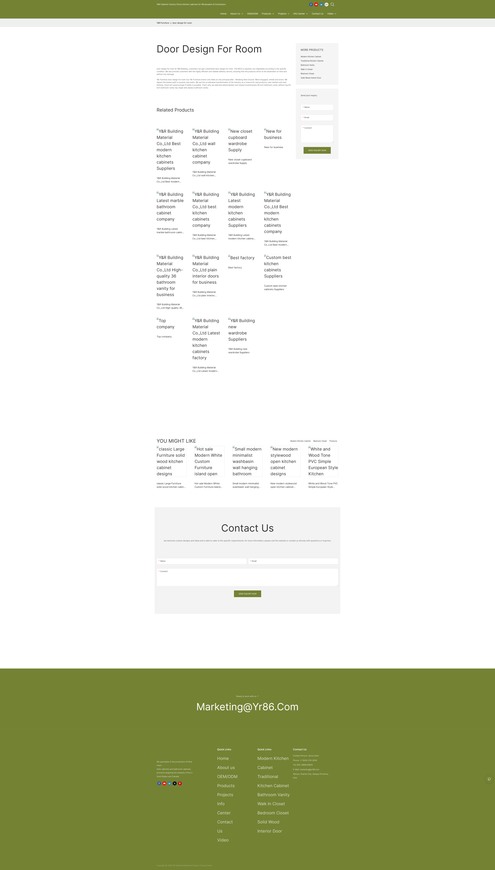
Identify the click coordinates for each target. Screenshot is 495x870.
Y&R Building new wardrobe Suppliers (238, 351)
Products (333, 441)
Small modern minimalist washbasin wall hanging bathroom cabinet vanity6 (247, 485)
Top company (164, 336)
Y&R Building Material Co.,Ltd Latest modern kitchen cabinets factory (205, 369)
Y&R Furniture (163, 23)
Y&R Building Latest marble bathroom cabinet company (170, 231)
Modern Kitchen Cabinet (300, 441)
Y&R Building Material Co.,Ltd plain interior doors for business (204, 294)
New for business (273, 147)
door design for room (182, 23)
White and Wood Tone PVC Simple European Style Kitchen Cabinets (323, 485)
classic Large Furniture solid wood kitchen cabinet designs (171, 485)
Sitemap (216, 865)
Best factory (235, 267)
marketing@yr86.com (247, 707)
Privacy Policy (206, 865)
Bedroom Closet (320, 441)
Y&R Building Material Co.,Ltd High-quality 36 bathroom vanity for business (169, 306)
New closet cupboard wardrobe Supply (240, 161)
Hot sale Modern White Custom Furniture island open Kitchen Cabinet (207, 485)
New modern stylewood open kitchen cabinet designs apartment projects (283, 485)
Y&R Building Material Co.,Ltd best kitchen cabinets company (204, 237)
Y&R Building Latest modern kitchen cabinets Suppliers (241, 237)
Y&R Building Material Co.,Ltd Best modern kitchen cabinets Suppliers (168, 180)
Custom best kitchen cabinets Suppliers (275, 287)
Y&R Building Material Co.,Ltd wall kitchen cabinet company (204, 174)
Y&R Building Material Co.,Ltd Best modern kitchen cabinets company (275, 243)
